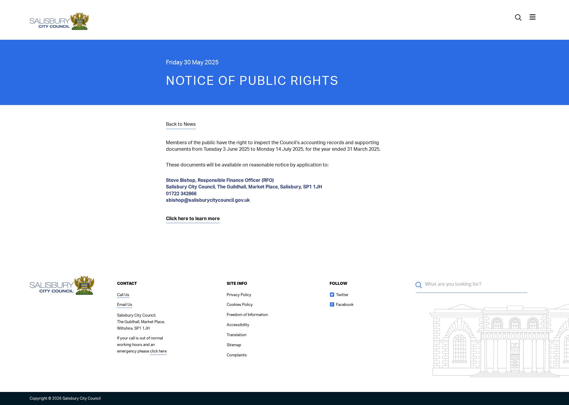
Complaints (237, 355)
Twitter (342, 295)
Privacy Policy (239, 295)
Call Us (123, 295)
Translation (236, 335)
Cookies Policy (240, 305)
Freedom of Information (247, 315)
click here (158, 351)
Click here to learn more (193, 218)
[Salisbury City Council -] (59, 29)
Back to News (181, 124)
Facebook (345, 305)
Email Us (124, 305)
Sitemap (234, 345)
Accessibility (238, 325)
